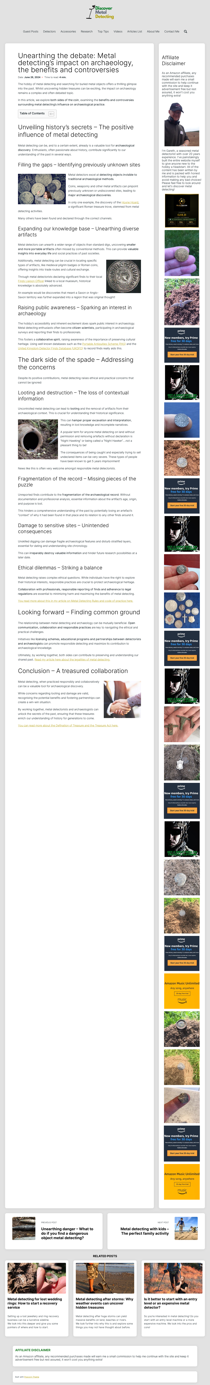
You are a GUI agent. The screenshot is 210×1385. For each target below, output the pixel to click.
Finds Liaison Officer (31, 281)
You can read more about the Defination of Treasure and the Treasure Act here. (68, 725)
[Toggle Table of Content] (49, 113)
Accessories (68, 31)
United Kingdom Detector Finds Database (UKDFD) (50, 348)
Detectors (49, 31)
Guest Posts (30, 31)
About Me (153, 31)
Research (87, 31)
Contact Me (171, 31)
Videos (118, 31)
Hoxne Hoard (130, 202)
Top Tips (103, 31)
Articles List (134, 31)
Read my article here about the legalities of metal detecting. (72, 659)
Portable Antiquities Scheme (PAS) (104, 343)
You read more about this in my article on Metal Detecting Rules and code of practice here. (75, 600)
